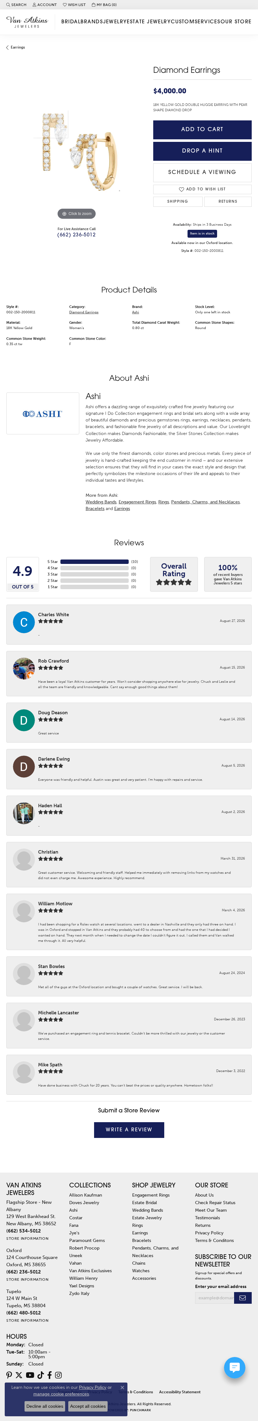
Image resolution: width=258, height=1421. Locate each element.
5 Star (53, 562)
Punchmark (140, 1410)
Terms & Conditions (135, 1392)
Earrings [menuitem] (140, 1233)
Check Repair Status (215, 1202)
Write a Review (129, 1130)
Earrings (18, 47)
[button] (16, 4)
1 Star (53, 587)
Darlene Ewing (54, 759)
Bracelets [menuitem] (141, 1240)
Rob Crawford (53, 661)
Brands (92, 22)
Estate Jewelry (149, 22)
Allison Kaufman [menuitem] (85, 1195)
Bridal (71, 22)
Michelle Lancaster (58, 1013)
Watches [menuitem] (140, 1270)
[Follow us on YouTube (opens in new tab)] (30, 1375)
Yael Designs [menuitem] (81, 1286)
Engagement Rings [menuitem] (151, 1195)
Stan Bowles (51, 966)
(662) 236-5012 (76, 235)
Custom (183, 22)
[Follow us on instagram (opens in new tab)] (58, 1375)
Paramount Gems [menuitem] (87, 1240)
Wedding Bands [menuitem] (147, 1210)
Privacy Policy (209, 1233)
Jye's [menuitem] (74, 1233)
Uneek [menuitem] (75, 1255)
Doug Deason (53, 713)
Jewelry (115, 22)
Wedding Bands (101, 502)
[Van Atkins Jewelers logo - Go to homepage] (29, 22)
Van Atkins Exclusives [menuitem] (90, 1270)
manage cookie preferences (61, 1393)
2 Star (53, 580)
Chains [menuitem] (138, 1263)
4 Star (53, 568)
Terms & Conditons (214, 1240)
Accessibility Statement (180, 1392)
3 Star (53, 574)
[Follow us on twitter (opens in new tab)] (19, 1375)
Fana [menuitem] (73, 1225)
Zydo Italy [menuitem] (79, 1293)
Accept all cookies (88, 1406)
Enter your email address (220, 1286)
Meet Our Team (211, 1210)
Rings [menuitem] (137, 1225)
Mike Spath (50, 1065)
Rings (163, 502)
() (134, 562)
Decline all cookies (44, 1406)
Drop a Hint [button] (202, 151)
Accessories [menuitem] (144, 1278)
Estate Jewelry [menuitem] (147, 1218)
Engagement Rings (137, 502)
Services (208, 22)
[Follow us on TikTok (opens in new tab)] (40, 1375)
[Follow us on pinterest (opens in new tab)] (9, 1375)
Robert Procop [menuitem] (84, 1248)
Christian (48, 852)
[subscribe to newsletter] (243, 1298)
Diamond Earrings (83, 312)
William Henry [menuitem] (83, 1278)
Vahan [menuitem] (75, 1263)
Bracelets (95, 508)
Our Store (236, 22)
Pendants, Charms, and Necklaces (205, 502)
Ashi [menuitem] (73, 1210)
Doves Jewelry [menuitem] (84, 1202)
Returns (228, 202)
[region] (76, 150)
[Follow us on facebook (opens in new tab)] (49, 1375)
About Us (204, 1195)
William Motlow (55, 904)
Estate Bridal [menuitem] (144, 1202)
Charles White (53, 615)
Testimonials (207, 1218)
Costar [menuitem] (75, 1218)
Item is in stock (202, 233)
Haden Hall (50, 806)
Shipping (177, 202)
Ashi (135, 312)
